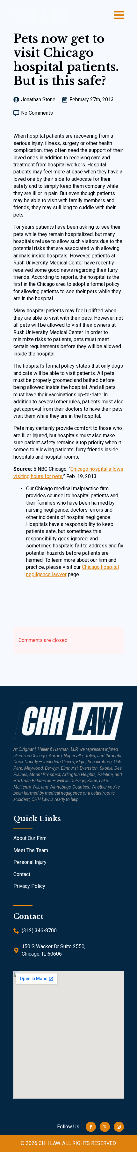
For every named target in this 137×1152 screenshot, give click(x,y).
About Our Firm (30, 838)
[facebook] (91, 1127)
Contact (21, 874)
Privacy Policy (29, 886)
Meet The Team (30, 850)
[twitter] (105, 1127)
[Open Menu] (119, 15)
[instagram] (119, 1127)
